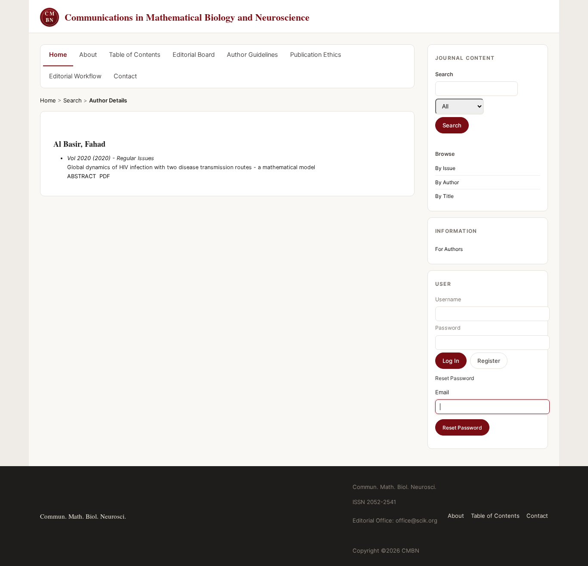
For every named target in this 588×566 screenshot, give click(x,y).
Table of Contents (135, 55)
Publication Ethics (315, 55)
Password (448, 328)
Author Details (108, 100)
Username (448, 299)
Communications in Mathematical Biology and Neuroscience (177, 17)
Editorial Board (194, 55)
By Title (444, 196)
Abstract (81, 176)
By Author (447, 182)
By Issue (445, 168)
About (88, 55)
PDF (104, 176)
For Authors (449, 249)
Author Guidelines (252, 55)
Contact (125, 76)
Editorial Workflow (75, 76)
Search (72, 100)
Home (58, 55)
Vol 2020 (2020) (89, 158)
